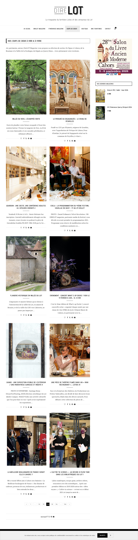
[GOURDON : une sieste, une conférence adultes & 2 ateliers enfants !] (26, 174)
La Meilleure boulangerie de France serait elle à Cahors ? (26, 473)
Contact (108, 29)
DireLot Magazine (39, 29)
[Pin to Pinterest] (28, 138)
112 (39, 504)
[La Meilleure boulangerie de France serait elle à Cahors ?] (26, 440)
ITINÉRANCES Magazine (56, 29)
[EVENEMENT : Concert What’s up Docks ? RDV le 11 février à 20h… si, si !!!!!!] (70, 263)
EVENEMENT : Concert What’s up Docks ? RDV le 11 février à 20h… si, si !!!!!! (70, 296)
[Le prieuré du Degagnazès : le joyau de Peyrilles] (70, 87)
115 (52, 504)
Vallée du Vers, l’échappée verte (26, 119)
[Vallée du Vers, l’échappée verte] (26, 87)
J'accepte (102, 535)
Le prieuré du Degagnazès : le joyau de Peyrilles (70, 120)
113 (43, 504)
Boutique (85, 29)
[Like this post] (21, 138)
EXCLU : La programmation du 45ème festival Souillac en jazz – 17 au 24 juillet (70, 207)
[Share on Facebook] (23, 138)
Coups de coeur (72, 29)
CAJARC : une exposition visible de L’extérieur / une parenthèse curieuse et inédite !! (26, 383)
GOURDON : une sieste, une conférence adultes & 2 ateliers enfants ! (26, 207)
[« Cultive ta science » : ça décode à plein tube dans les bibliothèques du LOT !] (70, 440)
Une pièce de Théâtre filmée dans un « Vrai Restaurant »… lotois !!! (69, 383)
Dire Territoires (96, 29)
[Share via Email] (31, 138)
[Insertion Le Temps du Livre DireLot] (113, 40)
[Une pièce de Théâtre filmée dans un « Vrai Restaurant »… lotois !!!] (70, 350)
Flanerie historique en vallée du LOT (26, 295)
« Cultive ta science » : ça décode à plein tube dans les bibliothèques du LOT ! (70, 473)
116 (56, 504)
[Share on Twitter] (26, 138)
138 (65, 504)
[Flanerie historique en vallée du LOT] (26, 263)
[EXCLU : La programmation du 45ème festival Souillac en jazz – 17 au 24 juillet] (70, 174)
